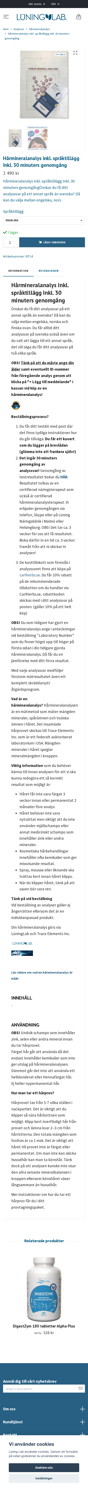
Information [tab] (18, 287)
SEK (53, 4)
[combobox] (44, 237)
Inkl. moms (35, 4)
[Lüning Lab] (44, 25)
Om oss (9, 1425)
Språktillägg (13, 227)
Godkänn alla (44, 1467)
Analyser (19, 45)
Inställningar (44, 1478)
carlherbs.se (29, 591)
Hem (6, 45)
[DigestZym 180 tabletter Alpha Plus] (44, 1306)
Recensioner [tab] (49, 287)
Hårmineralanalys (39, 45)
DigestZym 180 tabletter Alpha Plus (44, 1342)
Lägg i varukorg (54, 258)
